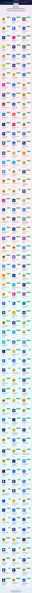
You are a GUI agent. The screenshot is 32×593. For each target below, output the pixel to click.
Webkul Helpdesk (19, 591)
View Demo (3, 23)
